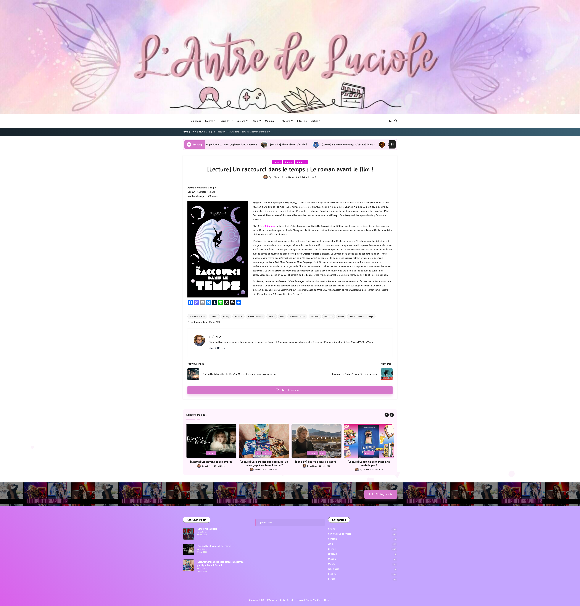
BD (205, 453)
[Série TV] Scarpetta (207, 528)
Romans (288, 162)
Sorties (331, 578)
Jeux (361, 453)
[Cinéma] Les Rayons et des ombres (214, 546)
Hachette (238, 316)
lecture (272, 316)
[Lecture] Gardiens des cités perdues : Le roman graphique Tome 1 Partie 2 (211, 463)
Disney (226, 316)
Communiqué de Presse (339, 533)
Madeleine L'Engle (297, 316)
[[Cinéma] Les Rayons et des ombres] (188, 549)
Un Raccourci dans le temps (361, 316)
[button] (217, 348)
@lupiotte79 (266, 522)
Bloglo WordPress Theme (318, 600)
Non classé (333, 568)
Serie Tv (259, 453)
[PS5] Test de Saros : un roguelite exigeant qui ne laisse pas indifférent (333, 144)
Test (377, 453)
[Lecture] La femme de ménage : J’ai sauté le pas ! (255, 144)
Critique (214, 316)
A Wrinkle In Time (197, 316)
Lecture (277, 162)
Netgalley (328, 316)
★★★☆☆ (301, 162)
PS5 (369, 453)
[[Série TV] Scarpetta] (188, 533)
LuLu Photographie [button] (380, 494)
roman (341, 316)
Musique (332, 558)
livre (282, 316)
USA (270, 453)
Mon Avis (315, 316)
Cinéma (331, 528)
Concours (332, 538)
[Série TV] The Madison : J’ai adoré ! (263, 461)
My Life (331, 563)
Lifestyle (332, 553)
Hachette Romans (255, 316)
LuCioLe (215, 337)
